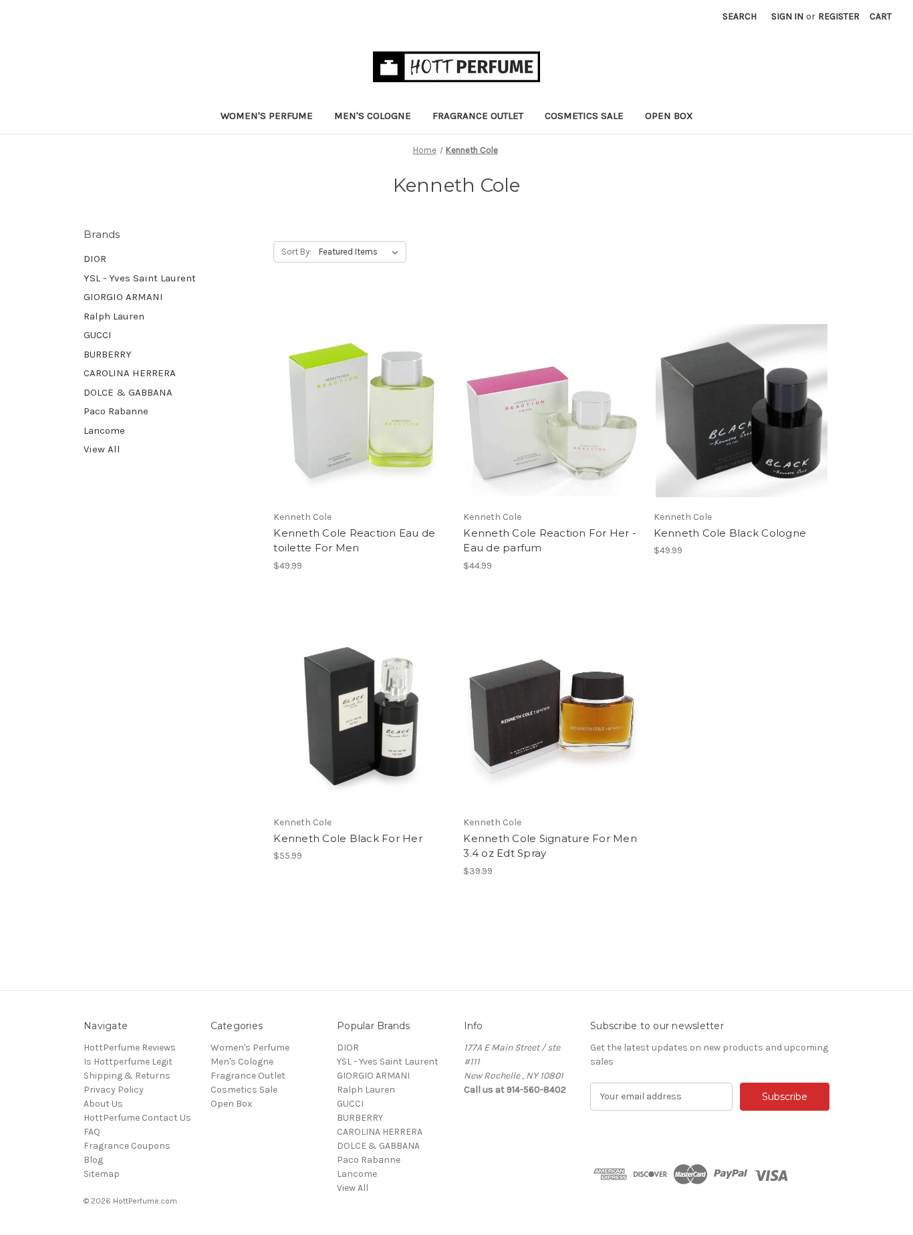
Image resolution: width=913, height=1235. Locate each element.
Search (740, 16)
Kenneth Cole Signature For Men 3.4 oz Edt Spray (550, 846)
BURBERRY (108, 354)
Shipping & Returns (127, 1075)
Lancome (104, 430)
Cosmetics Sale (584, 116)
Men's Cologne (372, 116)
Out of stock (551, 410)
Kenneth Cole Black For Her (347, 838)
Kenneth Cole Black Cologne (730, 533)
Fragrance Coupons (127, 1145)
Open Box (669, 116)
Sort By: (296, 252)
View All (102, 449)
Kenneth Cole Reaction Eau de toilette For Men (354, 541)
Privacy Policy (114, 1089)
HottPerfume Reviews (130, 1047)
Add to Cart (552, 715)
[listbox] (361, 252)
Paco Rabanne (116, 411)
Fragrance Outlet (477, 116)
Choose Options (361, 410)
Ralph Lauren (114, 316)
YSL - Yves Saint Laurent (140, 278)
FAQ (92, 1131)
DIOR (95, 259)
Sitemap (102, 1174)
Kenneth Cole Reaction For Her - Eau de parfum (549, 541)
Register (839, 16)
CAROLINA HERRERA (130, 373)
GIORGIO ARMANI (123, 297)
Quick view (350, 387)
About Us (103, 1103)
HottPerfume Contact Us (137, 1117)
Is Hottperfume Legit (128, 1061)
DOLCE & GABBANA (128, 392)
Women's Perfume (267, 116)
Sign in (787, 16)
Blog (93, 1159)
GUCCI (98, 335)
